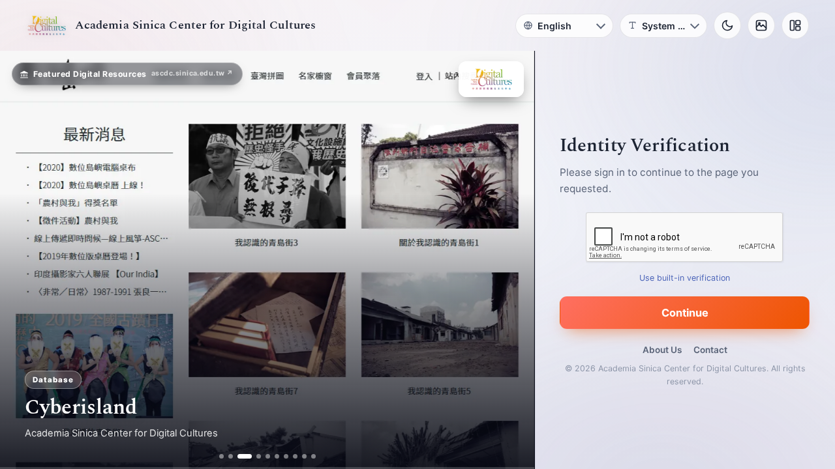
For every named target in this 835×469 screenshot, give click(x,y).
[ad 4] (254, 456)
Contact (710, 350)
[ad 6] (277, 456)
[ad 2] (230, 456)
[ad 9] (304, 456)
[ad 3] (239, 456)
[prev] (23, 260)
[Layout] (795, 25)
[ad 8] (295, 456)
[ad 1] (221, 456)
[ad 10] (313, 456)
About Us (662, 350)
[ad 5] (268, 456)
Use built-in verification (685, 278)
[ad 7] (286, 456)
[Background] (761, 25)
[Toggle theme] (727, 25)
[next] (510, 260)
